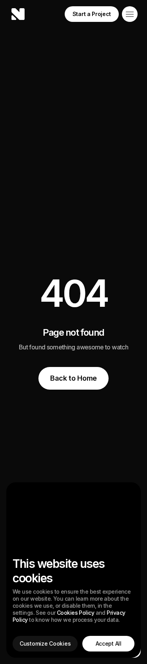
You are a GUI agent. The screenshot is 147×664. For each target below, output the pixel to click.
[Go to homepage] (18, 14)
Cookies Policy (75, 612)
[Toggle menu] (130, 14)
